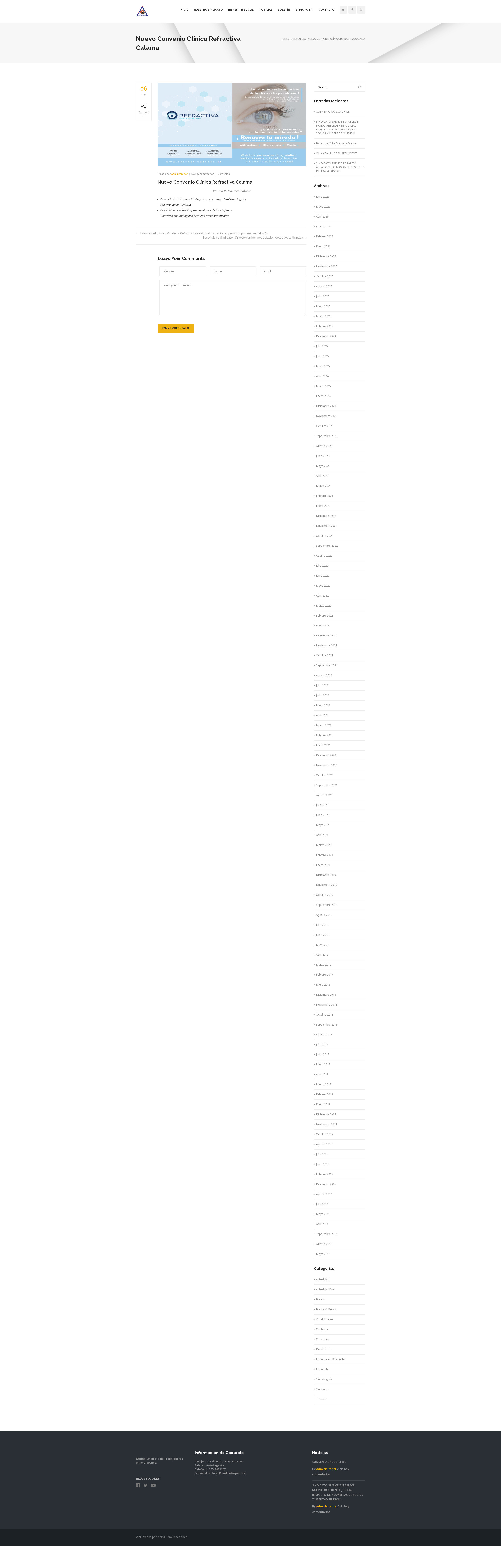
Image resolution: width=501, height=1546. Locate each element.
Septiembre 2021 (327, 665)
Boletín (284, 9)
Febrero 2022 (324, 615)
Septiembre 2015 (327, 1234)
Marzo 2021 (323, 725)
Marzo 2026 (323, 226)
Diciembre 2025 (326, 256)
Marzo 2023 (323, 486)
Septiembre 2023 (327, 436)
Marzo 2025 (323, 316)
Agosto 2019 (324, 915)
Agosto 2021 (324, 675)
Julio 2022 (322, 565)
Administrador (179, 174)
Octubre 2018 (324, 1014)
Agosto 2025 (324, 286)
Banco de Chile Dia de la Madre (336, 143)
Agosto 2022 (324, 555)
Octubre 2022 (324, 536)
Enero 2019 (323, 984)
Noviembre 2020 (326, 765)
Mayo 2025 (323, 306)
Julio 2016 (322, 1204)
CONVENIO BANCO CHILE (332, 111)
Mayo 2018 (323, 1064)
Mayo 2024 (323, 366)
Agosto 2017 (324, 1144)
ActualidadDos (325, 1289)
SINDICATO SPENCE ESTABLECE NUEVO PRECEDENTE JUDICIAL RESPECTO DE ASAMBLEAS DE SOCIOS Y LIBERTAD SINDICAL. (337, 127)
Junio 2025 (322, 296)
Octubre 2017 (324, 1134)
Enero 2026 (323, 246)
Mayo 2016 (323, 1214)
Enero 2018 (323, 1104)
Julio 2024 (322, 346)
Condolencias (324, 1319)
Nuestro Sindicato (208, 9)
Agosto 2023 (324, 446)
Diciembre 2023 (326, 406)
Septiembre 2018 (327, 1024)
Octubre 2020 (324, 775)
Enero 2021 (323, 745)
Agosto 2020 (324, 795)
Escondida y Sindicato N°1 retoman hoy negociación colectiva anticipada (253, 237)
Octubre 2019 (324, 895)
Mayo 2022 (323, 585)
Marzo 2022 (323, 605)
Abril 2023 (322, 476)
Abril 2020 (322, 835)
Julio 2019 (322, 925)
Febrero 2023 (324, 496)
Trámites (321, 1399)
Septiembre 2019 (327, 905)
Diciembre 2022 (326, 516)
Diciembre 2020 (326, 755)
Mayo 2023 (323, 466)
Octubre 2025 (324, 276)
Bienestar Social (241, 9)
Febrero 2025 (324, 326)
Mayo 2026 (323, 206)
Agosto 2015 (324, 1244)
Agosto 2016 (324, 1194)
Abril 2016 (322, 1224)
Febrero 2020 (324, 855)
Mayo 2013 (323, 1254)
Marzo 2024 (323, 386)
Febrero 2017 (324, 1174)
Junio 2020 (322, 815)
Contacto (326, 9)
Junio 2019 (322, 935)
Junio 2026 (322, 196)
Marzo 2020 (323, 845)
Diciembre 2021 (326, 635)
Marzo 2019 (323, 964)
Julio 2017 (322, 1154)
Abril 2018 (322, 1074)
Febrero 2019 (324, 974)
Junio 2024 (322, 356)
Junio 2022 (322, 575)
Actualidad (322, 1279)
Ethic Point (304, 9)
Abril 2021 (322, 715)
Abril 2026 (322, 216)
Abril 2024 (322, 376)
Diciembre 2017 (326, 1114)
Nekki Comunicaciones (172, 1537)
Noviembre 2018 (326, 1004)
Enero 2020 (323, 865)
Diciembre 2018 (326, 994)
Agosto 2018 (324, 1034)
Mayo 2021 (323, 705)
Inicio (184, 9)
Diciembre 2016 (326, 1184)
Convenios (224, 174)
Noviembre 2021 (326, 645)
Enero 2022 (323, 625)
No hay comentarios (203, 174)
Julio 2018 (322, 1044)
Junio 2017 (322, 1164)
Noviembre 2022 (326, 526)
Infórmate (322, 1369)
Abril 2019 (322, 954)
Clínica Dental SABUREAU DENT (336, 153)
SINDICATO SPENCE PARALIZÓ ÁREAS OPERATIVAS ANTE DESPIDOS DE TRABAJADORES (340, 167)
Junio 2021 (322, 695)
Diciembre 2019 (326, 875)
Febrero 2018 (324, 1094)
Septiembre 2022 (327, 545)
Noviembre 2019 (326, 885)
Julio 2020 (322, 805)
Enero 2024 (323, 396)
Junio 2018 (322, 1054)
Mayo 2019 (323, 944)
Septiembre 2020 (327, 785)
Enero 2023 (323, 506)
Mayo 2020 (323, 825)
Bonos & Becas (326, 1309)
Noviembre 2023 (326, 416)
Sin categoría (324, 1379)
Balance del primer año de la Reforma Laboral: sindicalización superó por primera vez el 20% (203, 233)
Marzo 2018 (323, 1084)
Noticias (265, 9)
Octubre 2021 (324, 655)
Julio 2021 (322, 685)
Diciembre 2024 (326, 336)
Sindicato (322, 1389)
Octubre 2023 (324, 426)
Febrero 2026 (324, 236)
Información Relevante (330, 1359)
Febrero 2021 (324, 735)
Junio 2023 (322, 456)
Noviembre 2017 (326, 1124)
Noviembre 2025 (326, 266)
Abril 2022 (322, 595)
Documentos (324, 1349)
